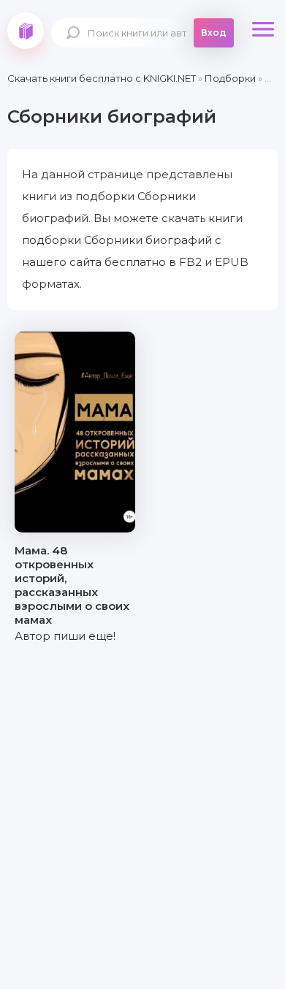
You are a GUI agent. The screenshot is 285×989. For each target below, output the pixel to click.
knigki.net (25, 30)
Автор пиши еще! (65, 636)
